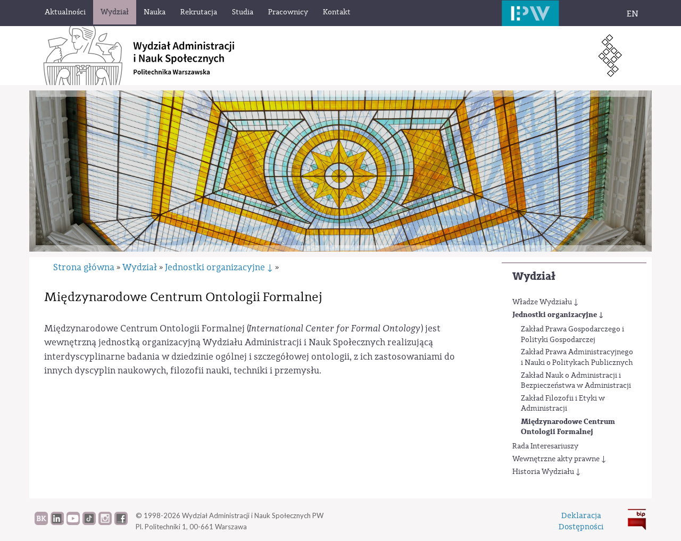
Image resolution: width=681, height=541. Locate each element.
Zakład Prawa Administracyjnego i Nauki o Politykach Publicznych (577, 357)
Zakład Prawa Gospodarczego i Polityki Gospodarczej (572, 334)
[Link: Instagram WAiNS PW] (105, 522)
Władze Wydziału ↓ (545, 302)
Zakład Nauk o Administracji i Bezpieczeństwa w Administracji (576, 381)
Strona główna (83, 267)
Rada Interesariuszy (545, 446)
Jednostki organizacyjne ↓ (557, 315)
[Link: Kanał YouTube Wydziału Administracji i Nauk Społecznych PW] (73, 522)
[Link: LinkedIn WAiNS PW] (57, 522)
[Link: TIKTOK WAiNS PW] (89, 522)
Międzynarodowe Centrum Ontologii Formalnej (568, 427)
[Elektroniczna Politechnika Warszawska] (530, 13)
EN (632, 14)
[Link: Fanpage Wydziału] (121, 522)
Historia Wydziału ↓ (546, 472)
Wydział (533, 276)
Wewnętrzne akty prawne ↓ (559, 459)
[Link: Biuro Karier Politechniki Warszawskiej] (41, 522)
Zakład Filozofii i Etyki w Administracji (563, 404)
